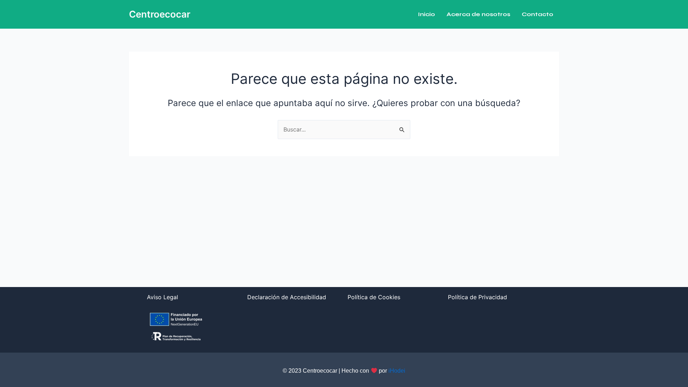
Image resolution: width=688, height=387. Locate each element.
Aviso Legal (162, 297)
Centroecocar (159, 14)
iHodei (396, 371)
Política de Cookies (374, 297)
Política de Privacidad (477, 297)
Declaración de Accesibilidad (286, 297)
